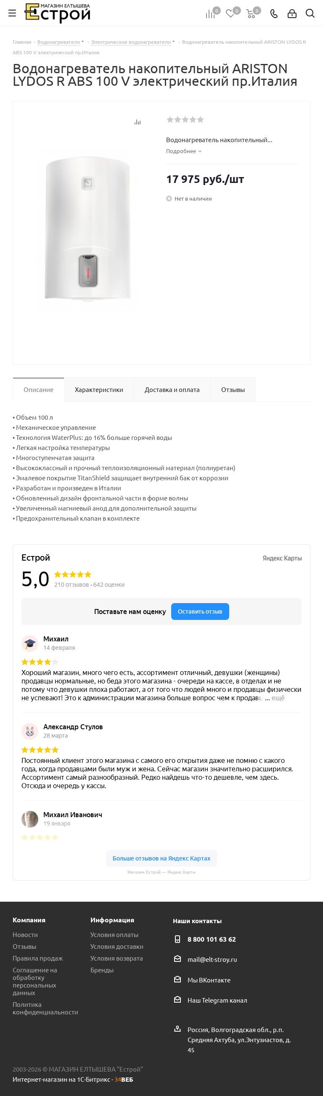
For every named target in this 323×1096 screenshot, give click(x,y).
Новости (25, 934)
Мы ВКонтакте (209, 980)
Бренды (102, 970)
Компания (29, 919)
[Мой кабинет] (292, 13)
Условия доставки (116, 946)
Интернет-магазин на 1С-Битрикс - (73, 1079)
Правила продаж (38, 958)
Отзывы (24, 946)
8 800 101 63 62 (212, 939)
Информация (112, 919)
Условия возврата (116, 958)
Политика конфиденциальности (45, 1008)
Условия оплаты (114, 934)
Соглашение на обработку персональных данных (35, 981)
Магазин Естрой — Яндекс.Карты (161, 872)
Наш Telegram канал (217, 1000)
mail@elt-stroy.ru (212, 960)
